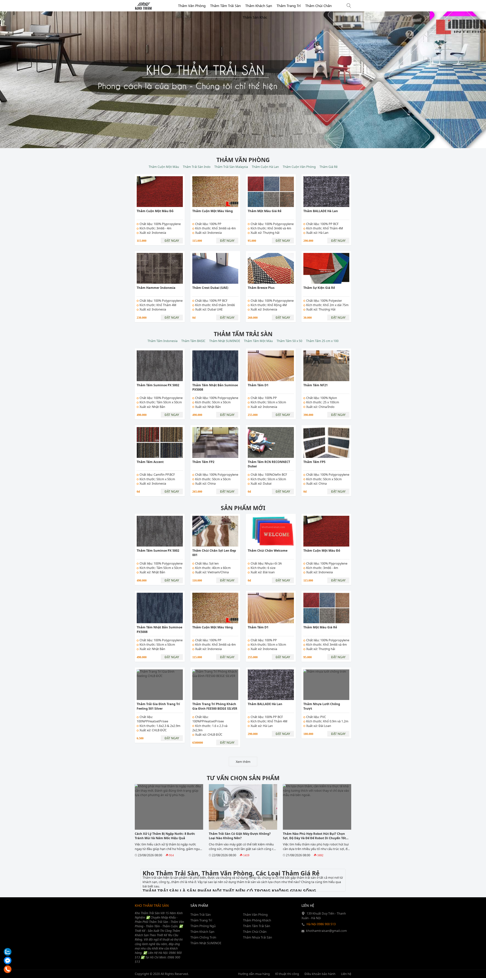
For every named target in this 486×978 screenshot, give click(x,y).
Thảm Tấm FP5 (314, 462)
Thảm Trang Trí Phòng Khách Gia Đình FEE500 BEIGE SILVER (214, 706)
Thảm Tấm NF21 (315, 385)
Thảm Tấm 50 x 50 (289, 341)
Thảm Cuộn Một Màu (164, 167)
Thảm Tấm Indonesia (163, 341)
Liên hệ (346, 974)
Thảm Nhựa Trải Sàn (257, 937)
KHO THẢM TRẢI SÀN (152, 905)
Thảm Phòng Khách (257, 920)
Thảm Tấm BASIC (193, 341)
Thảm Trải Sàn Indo (197, 167)
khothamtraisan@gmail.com (326, 931)
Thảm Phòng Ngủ (203, 926)
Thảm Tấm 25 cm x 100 (322, 341)
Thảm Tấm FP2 (203, 462)
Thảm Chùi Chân (318, 5)
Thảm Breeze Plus (261, 288)
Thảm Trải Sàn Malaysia (231, 167)
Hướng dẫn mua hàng (254, 974)
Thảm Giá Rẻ (329, 167)
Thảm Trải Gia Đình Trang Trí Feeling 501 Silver (158, 706)
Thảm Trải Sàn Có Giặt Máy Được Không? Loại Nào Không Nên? (240, 836)
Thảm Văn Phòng (192, 5)
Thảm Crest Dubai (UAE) (210, 288)
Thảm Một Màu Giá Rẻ (264, 211)
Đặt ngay (172, 241)
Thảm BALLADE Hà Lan (320, 211)
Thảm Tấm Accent (150, 462)
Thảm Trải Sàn (200, 914)
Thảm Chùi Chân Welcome (267, 550)
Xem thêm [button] (243, 762)
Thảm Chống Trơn (203, 937)
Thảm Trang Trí (289, 5)
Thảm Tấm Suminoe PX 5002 (158, 385)
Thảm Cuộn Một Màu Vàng (212, 211)
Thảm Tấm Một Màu (258, 341)
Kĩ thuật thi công (287, 974)
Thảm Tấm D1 (258, 385)
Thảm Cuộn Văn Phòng (299, 167)
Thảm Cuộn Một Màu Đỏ (155, 211)
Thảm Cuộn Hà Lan (265, 167)
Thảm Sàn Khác (255, 17)
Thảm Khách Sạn (258, 5)
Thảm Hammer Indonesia (156, 288)
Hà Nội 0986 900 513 (321, 924)
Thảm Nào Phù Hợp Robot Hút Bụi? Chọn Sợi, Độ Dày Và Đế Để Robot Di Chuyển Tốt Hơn (314, 838)
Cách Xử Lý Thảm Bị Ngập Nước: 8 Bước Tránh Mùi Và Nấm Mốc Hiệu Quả (165, 836)
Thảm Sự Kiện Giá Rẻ (319, 288)
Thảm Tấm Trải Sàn (225, 5)
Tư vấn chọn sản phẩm (243, 778)
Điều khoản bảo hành (320, 974)
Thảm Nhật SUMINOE (224, 341)
